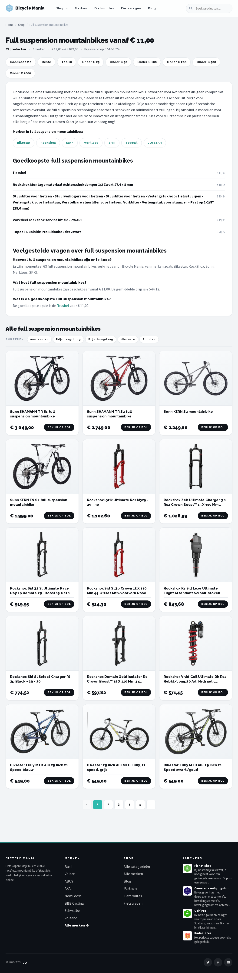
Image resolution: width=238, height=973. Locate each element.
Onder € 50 (118, 62)
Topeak (132, 142)
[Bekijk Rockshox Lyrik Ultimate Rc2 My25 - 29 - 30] (119, 466)
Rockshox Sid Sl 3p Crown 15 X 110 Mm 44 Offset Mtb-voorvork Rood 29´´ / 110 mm (117, 593)
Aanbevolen (39, 339)
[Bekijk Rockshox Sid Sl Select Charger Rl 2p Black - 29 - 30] (42, 643)
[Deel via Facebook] (218, 962)
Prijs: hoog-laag (100, 339)
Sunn (69, 142)
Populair (149, 339)
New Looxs (73, 895)
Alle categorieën (137, 866)
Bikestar (23, 142)
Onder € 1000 (20, 73)
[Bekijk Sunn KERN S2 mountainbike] (195, 378)
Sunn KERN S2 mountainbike (188, 412)
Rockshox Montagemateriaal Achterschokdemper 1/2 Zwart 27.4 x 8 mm (73, 184)
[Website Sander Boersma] (25, 962)
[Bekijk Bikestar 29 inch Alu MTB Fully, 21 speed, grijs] (119, 731)
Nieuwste (128, 339)
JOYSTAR (155, 142)
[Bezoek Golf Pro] (187, 913)
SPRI (112, 142)
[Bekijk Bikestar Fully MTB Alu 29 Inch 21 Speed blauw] (42, 731)
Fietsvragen (131, 8)
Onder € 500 (206, 62)
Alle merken (133, 873)
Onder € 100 (147, 62)
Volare (70, 873)
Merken (81, 8)
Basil (69, 866)
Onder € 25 (90, 62)
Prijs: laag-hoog (68, 339)
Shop (60, 8)
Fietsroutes (104, 8)
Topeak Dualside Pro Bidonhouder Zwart (47, 231)
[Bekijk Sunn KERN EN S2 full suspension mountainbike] (42, 466)
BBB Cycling (74, 903)
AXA (68, 888)
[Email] (228, 962)
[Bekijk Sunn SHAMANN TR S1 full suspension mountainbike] (42, 378)
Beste (46, 62)
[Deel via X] (208, 962)
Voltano (71, 918)
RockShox (48, 142)
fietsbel (19, 172)
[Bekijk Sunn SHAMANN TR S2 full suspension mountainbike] (119, 378)
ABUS (69, 881)
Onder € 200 (176, 62)
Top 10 (66, 62)
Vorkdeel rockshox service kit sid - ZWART (48, 219)
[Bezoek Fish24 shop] (187, 868)
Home (9, 25)
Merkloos (91, 142)
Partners (131, 888)
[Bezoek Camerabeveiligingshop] (187, 891)
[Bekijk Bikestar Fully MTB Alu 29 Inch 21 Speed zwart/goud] (195, 731)
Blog (152, 8)
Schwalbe (72, 910)
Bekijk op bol (59, 427)
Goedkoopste (21, 62)
